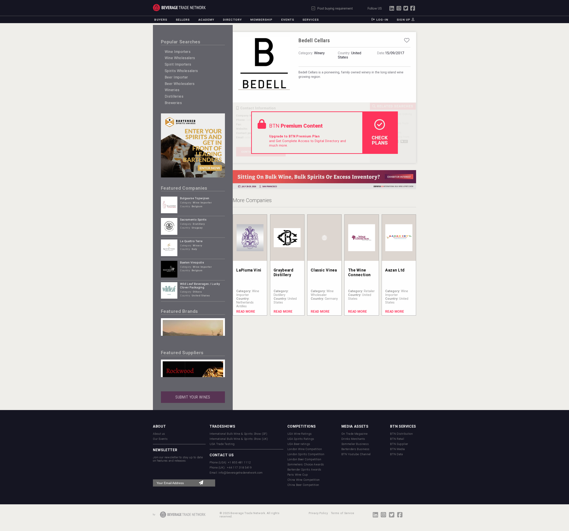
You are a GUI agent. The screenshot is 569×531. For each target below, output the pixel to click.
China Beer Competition (303, 485)
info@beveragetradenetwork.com (240, 472)
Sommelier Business (355, 444)
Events (287, 19)
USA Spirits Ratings (300, 438)
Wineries (172, 90)
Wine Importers (178, 52)
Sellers (183, 19)
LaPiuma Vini (248, 270)
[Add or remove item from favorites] (407, 40)
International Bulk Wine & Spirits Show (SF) (238, 433)
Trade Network (179, 7)
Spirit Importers (178, 64)
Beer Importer (176, 77)
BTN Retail (397, 438)
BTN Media (397, 449)
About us (159, 433)
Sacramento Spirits (193, 219)
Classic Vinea (324, 270)
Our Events (160, 438)
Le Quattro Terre (191, 241)
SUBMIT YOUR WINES (192, 397)
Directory (232, 19)
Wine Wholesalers (180, 58)
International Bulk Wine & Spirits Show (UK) (239, 438)
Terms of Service (342, 513)
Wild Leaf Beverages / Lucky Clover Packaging (200, 285)
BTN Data (396, 454)
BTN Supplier (399, 444)
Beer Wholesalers (180, 84)
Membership (261, 19)
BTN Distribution (401, 433)
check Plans (380, 140)
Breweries (173, 103)
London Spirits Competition (306, 454)
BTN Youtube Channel (356, 454)
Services (311, 19)
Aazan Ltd (395, 270)
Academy (206, 19)
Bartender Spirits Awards (304, 469)
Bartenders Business (355, 449)
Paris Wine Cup (297, 474)
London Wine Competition (304, 449)
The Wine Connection (359, 272)
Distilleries (174, 96)
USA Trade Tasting (222, 444)
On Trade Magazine (354, 433)
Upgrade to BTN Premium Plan (294, 136)
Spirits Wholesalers (181, 71)
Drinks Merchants (353, 438)
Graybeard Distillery (283, 272)
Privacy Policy (318, 513)
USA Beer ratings (298, 444)
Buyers (160, 19)
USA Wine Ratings (299, 433)
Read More (245, 312)
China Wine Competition (303, 479)
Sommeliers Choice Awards (305, 464)
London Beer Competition (304, 459)
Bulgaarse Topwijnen (194, 198)
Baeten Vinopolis (192, 262)
